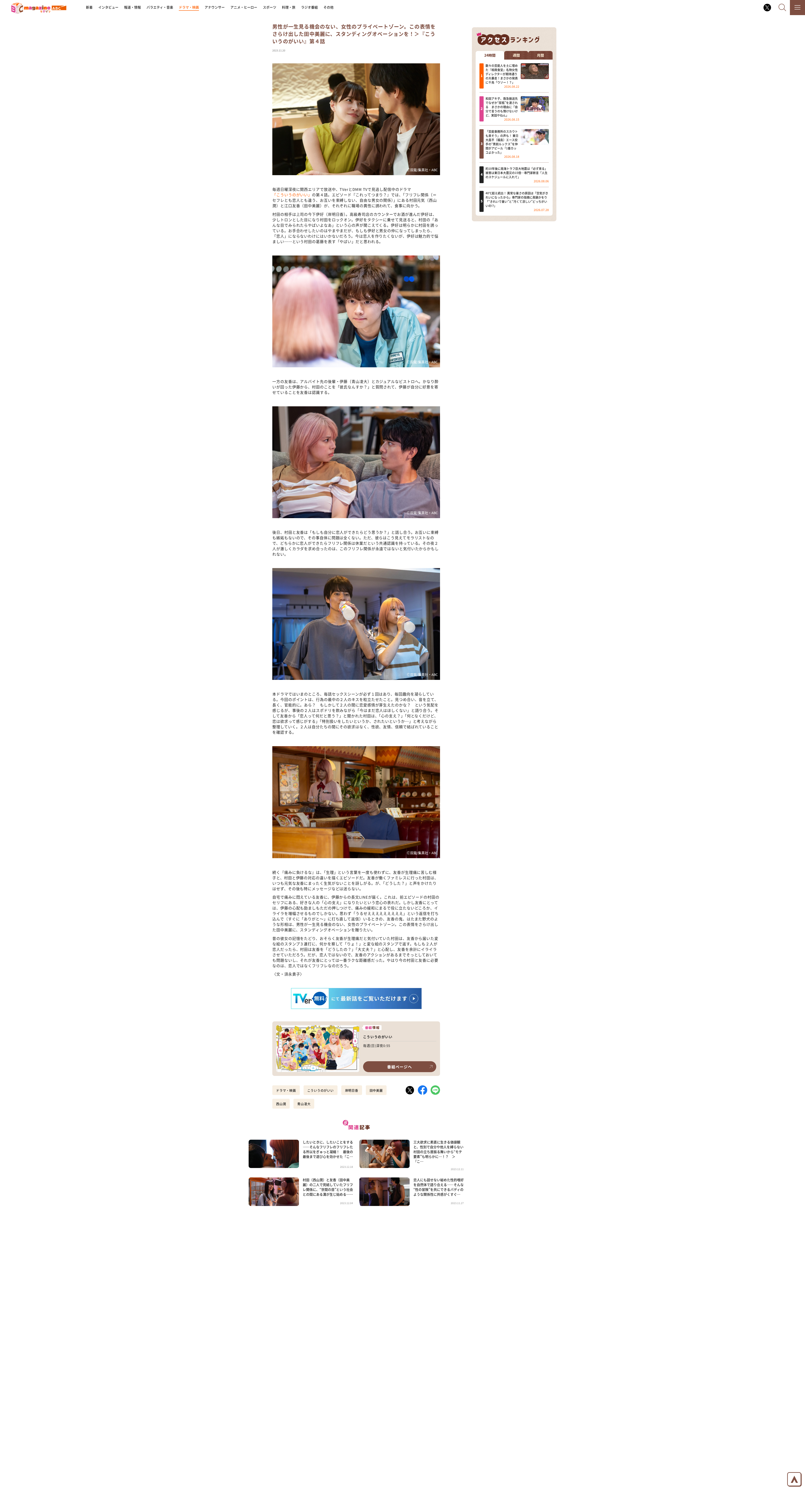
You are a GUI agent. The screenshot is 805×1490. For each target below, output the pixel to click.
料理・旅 (288, 7)
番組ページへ (399, 1066)
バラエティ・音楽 (160, 7)
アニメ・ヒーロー (243, 7)
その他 (328, 7)
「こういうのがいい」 (292, 194)
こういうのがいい (320, 1090)
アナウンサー (215, 7)
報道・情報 (132, 7)
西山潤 (281, 1104)
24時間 (490, 55)
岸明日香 (351, 1090)
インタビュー (108, 7)
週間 (516, 55)
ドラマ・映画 (189, 7)
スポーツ (269, 7)
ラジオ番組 (309, 7)
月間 (540, 55)
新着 (89, 7)
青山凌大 (303, 1104)
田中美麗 (376, 1090)
